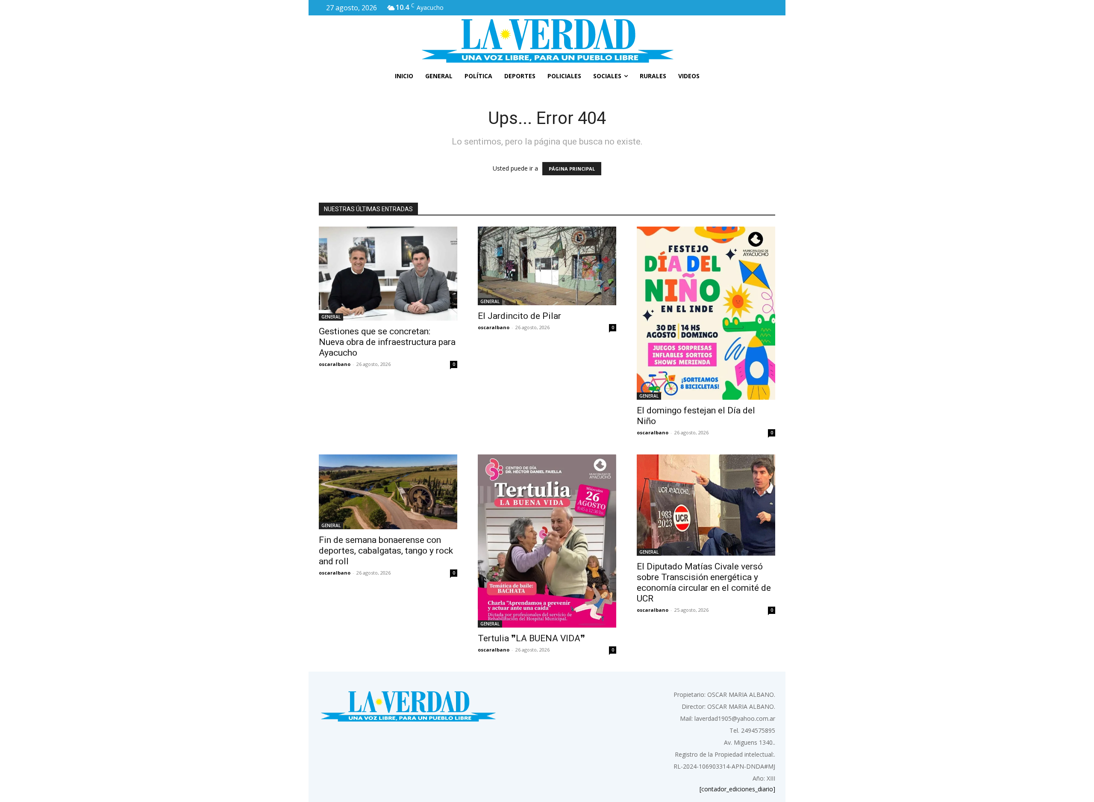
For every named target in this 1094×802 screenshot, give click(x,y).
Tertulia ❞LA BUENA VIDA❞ (531, 638)
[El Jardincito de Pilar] (547, 266)
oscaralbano (334, 364)
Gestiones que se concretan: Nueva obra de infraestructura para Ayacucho (387, 342)
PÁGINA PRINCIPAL (572, 168)
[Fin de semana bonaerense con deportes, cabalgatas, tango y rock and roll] (388, 491)
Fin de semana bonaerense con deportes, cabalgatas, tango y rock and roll (386, 550)
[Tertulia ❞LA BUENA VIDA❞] (547, 541)
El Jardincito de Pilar (519, 316)
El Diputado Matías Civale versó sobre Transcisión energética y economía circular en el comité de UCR (704, 582)
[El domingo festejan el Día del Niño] (706, 313)
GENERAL (331, 317)
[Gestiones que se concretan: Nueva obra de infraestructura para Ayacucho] (388, 274)
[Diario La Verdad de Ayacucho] (547, 40)
